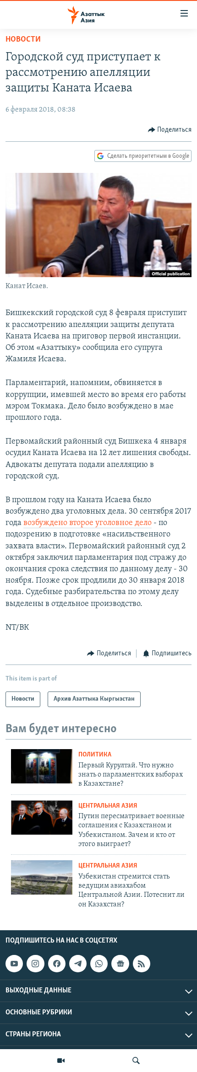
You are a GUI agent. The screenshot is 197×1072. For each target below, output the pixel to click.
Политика (94, 754)
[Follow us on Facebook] (57, 963)
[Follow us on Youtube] (14, 963)
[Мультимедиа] (61, 1060)
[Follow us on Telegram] (78, 963)
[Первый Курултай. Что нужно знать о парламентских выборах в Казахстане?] (41, 766)
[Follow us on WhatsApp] (99, 963)
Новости (23, 40)
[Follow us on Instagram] (35, 963)
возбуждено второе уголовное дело (87, 523)
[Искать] (136, 1060)
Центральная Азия (107, 806)
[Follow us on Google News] (120, 963)
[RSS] (141, 963)
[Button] (170, 130)
